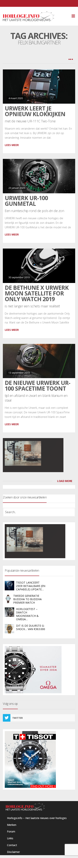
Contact (12, 845)
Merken (11, 825)
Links (10, 838)
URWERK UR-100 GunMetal (26, 201)
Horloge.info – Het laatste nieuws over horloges (37, 818)
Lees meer (12, 145)
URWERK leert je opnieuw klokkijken (35, 111)
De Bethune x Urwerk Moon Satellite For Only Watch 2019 (37, 293)
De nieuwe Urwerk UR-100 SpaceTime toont (37, 385)
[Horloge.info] (35, 16)
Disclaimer (13, 852)
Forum (11, 831)
